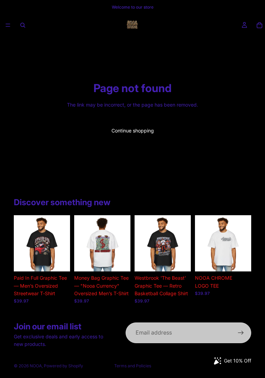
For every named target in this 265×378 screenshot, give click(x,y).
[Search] (22, 25)
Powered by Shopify (63, 365)
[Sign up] (241, 333)
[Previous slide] (21, 243)
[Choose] (59, 261)
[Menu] (8, 25)
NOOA (36, 365)
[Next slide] (62, 243)
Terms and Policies (132, 365)
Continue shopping (132, 130)
